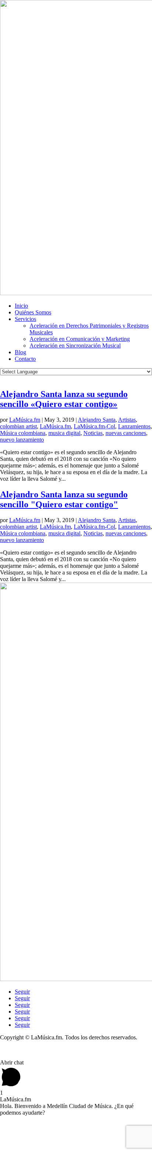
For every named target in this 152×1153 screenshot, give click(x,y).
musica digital (64, 433)
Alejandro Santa (96, 420)
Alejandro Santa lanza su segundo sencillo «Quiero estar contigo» (64, 399)
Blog (20, 352)
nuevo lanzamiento (22, 439)
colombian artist (18, 426)
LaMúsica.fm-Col (94, 426)
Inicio (21, 306)
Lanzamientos (134, 426)
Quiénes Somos (33, 312)
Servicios (25, 319)
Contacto (25, 359)
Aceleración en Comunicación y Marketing (80, 339)
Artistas (127, 420)
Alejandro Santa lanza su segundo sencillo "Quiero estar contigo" (64, 499)
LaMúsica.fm (24, 420)
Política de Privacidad (25, 1050)
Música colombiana (22, 433)
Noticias (93, 433)
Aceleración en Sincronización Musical (75, 345)
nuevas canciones (126, 433)
